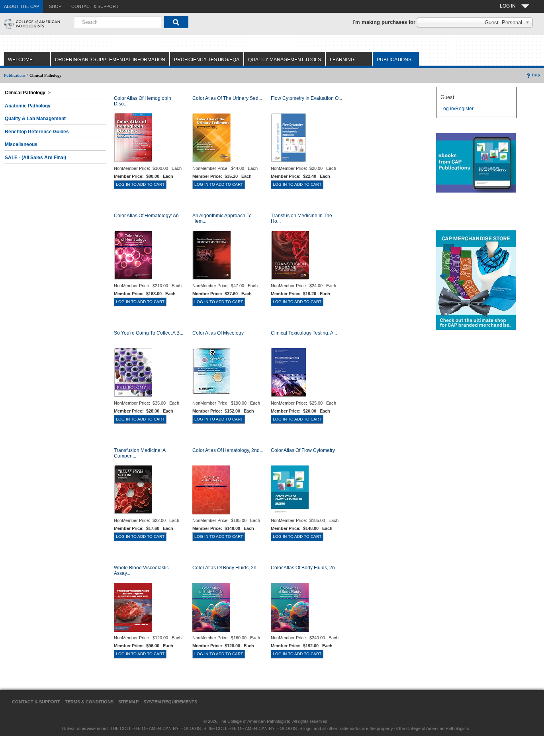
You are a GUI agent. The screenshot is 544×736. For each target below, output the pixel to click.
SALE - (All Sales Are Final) (35, 157)
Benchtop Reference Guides (37, 131)
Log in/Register (457, 108)
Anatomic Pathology (28, 106)
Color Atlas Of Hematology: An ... (149, 215)
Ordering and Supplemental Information (110, 59)
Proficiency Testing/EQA (206, 59)
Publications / (16, 75)
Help (536, 75)
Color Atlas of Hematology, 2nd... (227, 450)
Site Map (128, 701)
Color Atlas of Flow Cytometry (303, 450)
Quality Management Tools (284, 59)
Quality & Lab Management (35, 118)
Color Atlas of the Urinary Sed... (227, 98)
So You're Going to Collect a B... (148, 333)
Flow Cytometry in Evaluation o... (306, 98)
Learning (342, 59)
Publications (394, 59)
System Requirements (170, 701)
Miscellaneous (21, 144)
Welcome (20, 59)
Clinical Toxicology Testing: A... (304, 333)
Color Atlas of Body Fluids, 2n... (226, 567)
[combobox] (118, 22)
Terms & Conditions (89, 701)
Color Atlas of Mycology (218, 333)
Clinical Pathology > (28, 92)
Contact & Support (36, 701)
